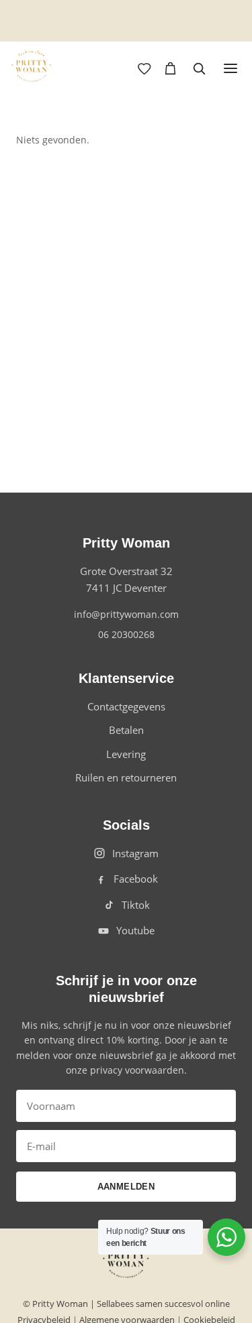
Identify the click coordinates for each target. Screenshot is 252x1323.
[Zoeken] (199, 68)
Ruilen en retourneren (126, 777)
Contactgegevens (126, 706)
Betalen (126, 730)
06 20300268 (126, 634)
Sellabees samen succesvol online (163, 1304)
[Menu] (230, 68)
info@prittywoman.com (126, 614)
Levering (126, 754)
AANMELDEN (126, 1187)
